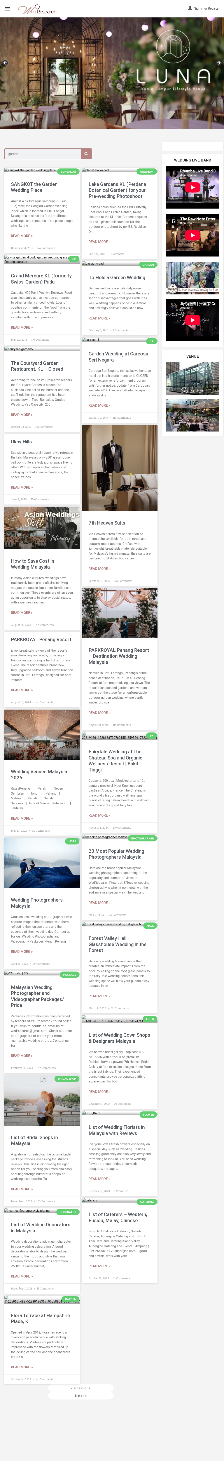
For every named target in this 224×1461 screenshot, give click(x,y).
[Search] (86, 154)
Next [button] (218, 63)
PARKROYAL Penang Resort (41, 639)
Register (214, 8)
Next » (81, 1396)
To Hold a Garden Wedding (117, 277)
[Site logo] (37, 8)
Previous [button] (5, 63)
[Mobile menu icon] (7, 9)
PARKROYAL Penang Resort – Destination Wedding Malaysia (119, 656)
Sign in (198, 8)
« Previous (81, 1388)
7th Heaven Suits (107, 523)
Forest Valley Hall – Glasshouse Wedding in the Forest (118, 944)
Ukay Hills (21, 441)
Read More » (22, 236)
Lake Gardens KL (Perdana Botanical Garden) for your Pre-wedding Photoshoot (117, 190)
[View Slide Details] (112, 64)
